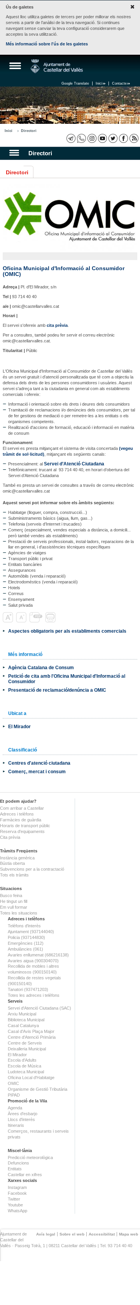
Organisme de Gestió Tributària (37, 1089)
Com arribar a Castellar (22, 808)
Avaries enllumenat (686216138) (38, 955)
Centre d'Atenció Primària (32, 1037)
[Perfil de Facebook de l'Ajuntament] (123, 138)
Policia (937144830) (26, 937)
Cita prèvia (10, 837)
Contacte (119, 83)
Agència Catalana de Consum (41, 667)
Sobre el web (72, 1234)
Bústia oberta (12, 863)
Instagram (17, 1187)
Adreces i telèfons (17, 814)
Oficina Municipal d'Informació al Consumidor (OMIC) (63, 271)
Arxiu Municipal (22, 1014)
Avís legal (45, 1234)
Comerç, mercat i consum (37, 771)
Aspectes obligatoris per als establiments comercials (67, 630)
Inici (99, 83)
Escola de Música (24, 1066)
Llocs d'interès (21, 1119)
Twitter (14, 1199)
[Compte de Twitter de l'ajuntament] (112, 138)
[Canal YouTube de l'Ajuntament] (102, 138)
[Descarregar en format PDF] (36, 621)
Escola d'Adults (22, 1060)
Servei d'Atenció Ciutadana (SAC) (39, 1008)
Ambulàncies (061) (25, 949)
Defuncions (18, 1163)
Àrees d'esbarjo (22, 1113)
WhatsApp (17, 1210)
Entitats (15, 1168)
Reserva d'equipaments (22, 831)
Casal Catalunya (23, 1025)
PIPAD (14, 1095)
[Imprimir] (51, 621)
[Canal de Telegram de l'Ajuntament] (70, 138)
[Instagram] (92, 138)
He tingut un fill (13, 901)
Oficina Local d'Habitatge (31, 1077)
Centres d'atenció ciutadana (39, 762)
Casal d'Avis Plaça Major (31, 1031)
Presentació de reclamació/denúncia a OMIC (57, 689)
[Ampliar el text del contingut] (9, 621)
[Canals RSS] (134, 138)
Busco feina (11, 895)
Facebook (17, 1193)
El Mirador (19, 726)
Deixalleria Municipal (27, 1048)
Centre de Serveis (25, 1043)
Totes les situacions (18, 913)
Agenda (15, 1107)
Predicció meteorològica (30, 1157)
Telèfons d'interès (24, 925)
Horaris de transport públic (25, 825)
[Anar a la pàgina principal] (56, 66)
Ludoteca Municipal (26, 1071)
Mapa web (128, 1234)
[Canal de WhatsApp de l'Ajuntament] (81, 138)
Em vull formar (13, 907)
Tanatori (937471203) (28, 989)
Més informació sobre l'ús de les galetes (47, 44)
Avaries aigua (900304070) (33, 960)
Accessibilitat (102, 1234)
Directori (29, 131)
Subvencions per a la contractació (32, 869)
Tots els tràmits (14, 875)
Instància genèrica (17, 858)
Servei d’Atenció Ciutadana (74, 463)
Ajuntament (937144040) (31, 931)
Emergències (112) (26, 943)
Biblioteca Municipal (26, 1019)
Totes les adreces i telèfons (34, 995)
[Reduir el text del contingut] (22, 621)
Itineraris (16, 1125)
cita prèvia (57, 325)
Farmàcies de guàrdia (20, 819)
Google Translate (75, 83)
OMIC (13, 1083)
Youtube (15, 1205)
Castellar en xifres (25, 1174)
